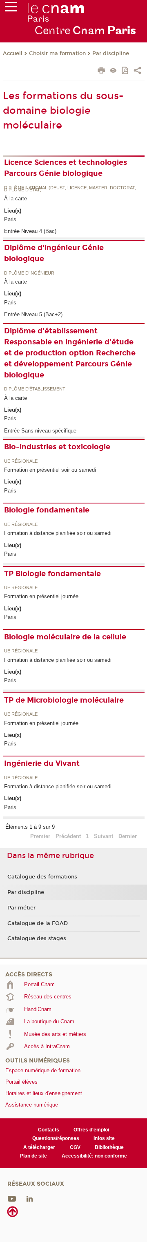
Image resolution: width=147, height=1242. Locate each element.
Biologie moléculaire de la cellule (65, 636)
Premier (40, 836)
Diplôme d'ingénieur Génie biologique (54, 253)
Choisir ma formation (57, 53)
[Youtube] (11, 1198)
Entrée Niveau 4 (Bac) (30, 231)
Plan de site (33, 1156)
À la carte (15, 198)
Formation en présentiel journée (41, 596)
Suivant (103, 836)
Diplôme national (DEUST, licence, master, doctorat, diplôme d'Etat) (70, 189)
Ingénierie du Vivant (42, 763)
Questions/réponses (55, 1138)
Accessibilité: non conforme (94, 1156)
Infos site (104, 1138)
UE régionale (21, 461)
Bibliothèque (109, 1147)
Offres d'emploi (91, 1130)
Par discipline (110, 53)
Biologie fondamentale (46, 510)
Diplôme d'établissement (34, 389)
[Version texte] (113, 71)
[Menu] (11, 8)
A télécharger (39, 1147)
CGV (75, 1147)
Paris (10, 219)
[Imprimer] (101, 71)
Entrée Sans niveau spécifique (40, 431)
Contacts (48, 1130)
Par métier (21, 908)
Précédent (68, 836)
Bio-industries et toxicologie (57, 446)
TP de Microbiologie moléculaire (64, 700)
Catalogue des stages (36, 938)
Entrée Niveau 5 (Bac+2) (33, 314)
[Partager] (137, 71)
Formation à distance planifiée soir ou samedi (57, 533)
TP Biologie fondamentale (52, 573)
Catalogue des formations (42, 877)
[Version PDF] (125, 71)
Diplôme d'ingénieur (29, 273)
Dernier (127, 836)
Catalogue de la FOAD (37, 923)
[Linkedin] (29, 1198)
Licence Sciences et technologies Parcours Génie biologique (65, 168)
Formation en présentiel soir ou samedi (50, 470)
